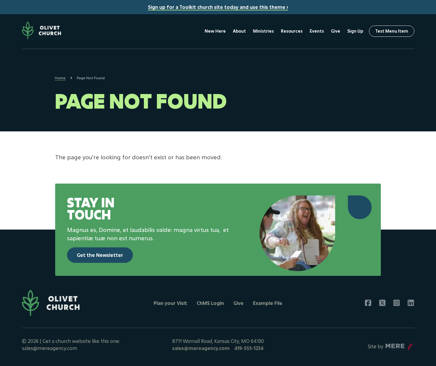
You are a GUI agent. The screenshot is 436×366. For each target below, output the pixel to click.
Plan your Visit (170, 303)
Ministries (263, 31)
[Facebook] (368, 302)
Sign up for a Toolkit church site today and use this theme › (218, 7)
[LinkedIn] (410, 302)
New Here (215, 31)
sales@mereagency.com (201, 348)
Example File (267, 303)
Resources (292, 31)
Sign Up (355, 31)
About (239, 31)
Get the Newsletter (100, 255)
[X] (382, 302)
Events (317, 31)
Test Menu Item (391, 31)
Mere (391, 345)
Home (60, 77)
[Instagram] (396, 302)
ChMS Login (210, 303)
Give (335, 31)
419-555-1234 (249, 348)
